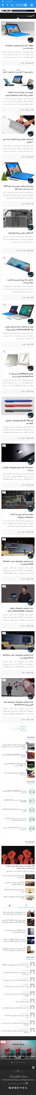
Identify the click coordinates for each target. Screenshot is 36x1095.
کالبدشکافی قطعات (19, 251)
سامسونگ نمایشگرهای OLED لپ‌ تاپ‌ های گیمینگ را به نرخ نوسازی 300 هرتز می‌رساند (14, 940)
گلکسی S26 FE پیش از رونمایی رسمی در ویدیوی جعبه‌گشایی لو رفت (15, 931)
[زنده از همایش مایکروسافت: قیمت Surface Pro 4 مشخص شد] (18, 640)
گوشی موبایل (20, 438)
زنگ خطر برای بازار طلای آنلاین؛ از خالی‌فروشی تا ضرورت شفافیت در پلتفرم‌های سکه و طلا (14, 950)
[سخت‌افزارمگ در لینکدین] (10, 1088)
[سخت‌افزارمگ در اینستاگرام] (18, 1088)
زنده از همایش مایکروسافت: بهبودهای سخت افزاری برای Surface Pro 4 (18, 703)
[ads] (18, 11)
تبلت (21, 63)
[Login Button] (3, 4)
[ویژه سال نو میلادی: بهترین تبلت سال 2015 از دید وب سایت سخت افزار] (18, 171)
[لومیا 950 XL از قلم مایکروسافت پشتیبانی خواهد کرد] (18, 406)
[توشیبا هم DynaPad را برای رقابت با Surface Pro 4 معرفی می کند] (18, 359)
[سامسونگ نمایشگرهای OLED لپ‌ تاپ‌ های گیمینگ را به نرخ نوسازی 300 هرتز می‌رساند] (31, 940)
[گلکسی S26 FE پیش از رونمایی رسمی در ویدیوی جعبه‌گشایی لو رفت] (31, 931)
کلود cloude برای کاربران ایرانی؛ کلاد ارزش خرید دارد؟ (15, 774)
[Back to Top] (18, 1071)
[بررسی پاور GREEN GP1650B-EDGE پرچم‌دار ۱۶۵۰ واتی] (31, 755)
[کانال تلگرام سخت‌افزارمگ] (21, 1088)
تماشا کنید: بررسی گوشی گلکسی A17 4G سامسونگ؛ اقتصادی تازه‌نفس (15, 819)
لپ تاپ (21, 626)
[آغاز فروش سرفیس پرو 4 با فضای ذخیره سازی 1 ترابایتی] (18, 124)
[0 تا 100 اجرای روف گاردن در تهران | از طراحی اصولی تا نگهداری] (30, 883)
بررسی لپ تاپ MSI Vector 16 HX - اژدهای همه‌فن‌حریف (14, 829)
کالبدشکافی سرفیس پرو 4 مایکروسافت (20, 233)
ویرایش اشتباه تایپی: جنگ (22, 1002)
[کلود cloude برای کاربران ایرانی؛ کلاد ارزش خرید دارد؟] (31, 774)
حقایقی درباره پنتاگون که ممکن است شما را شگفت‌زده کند (13, 877)
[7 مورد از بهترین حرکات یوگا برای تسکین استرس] (30, 890)
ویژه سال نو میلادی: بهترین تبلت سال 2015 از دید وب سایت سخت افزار (18, 187)
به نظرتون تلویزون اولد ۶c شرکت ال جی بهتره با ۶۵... (15, 980)
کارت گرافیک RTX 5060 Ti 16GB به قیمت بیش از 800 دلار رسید (15, 765)
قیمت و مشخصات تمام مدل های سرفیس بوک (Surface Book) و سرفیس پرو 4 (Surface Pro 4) (19, 330)
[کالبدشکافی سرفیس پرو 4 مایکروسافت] (18, 218)
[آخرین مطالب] (26, 906)
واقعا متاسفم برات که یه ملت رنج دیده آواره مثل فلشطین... (17, 995)
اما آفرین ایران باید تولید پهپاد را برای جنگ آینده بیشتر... (17, 1016)
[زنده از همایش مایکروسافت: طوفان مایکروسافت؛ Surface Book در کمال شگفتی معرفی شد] (18, 593)
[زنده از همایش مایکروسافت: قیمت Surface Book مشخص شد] (18, 546)
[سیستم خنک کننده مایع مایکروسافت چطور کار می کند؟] (18, 453)
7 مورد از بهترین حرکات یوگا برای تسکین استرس (14, 891)
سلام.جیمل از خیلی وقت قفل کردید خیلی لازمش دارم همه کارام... (15, 1024)
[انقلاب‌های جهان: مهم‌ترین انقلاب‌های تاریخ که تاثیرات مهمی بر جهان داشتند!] (18, 855)
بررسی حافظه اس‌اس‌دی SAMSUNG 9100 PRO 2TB (15, 801)
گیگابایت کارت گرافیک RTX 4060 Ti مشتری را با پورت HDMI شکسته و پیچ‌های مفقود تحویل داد (14, 922)
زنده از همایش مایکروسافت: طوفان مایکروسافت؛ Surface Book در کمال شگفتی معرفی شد (20, 611)
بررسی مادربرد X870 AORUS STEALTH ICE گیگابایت (14, 810)
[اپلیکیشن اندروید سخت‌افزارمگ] (23, 1088)
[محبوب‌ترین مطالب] (9, 906)
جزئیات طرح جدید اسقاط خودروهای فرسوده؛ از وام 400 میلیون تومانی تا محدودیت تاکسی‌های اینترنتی (14, 746)
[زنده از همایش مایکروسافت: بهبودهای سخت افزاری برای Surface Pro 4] (18, 687)
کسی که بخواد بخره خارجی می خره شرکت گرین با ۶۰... (16, 987)
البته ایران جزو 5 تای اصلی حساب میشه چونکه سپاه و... (16, 1009)
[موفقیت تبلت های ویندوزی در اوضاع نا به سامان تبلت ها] (18, 31)
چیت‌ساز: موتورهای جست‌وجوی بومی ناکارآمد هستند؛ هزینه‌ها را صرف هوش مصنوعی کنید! (14, 913)
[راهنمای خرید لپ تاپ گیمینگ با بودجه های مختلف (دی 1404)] (18, 1050)
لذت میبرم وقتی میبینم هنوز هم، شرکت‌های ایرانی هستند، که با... (16, 973)
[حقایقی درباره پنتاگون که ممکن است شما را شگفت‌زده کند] (30, 876)
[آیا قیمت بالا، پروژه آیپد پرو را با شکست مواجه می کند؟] (18, 265)
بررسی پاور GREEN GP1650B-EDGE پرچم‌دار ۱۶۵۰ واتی (14, 756)
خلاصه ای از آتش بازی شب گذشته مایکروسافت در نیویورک (21, 516)
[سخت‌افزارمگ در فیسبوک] (15, 1088)
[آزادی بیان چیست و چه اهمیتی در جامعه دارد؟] (30, 897)
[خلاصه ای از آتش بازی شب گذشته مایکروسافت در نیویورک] (18, 499)
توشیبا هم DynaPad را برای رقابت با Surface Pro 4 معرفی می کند (21, 375)
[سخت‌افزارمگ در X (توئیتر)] (12, 1088)
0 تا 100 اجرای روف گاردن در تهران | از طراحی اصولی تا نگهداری (14, 884)
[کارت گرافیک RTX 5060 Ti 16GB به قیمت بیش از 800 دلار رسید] (31, 765)
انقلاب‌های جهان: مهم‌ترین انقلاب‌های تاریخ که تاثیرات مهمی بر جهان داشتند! (20, 867)
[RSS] (26, 1088)
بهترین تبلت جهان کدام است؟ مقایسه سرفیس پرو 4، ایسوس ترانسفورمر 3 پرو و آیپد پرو (19, 95)
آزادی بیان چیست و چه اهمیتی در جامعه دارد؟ (14, 898)
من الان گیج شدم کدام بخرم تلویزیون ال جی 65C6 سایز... (16, 966)
